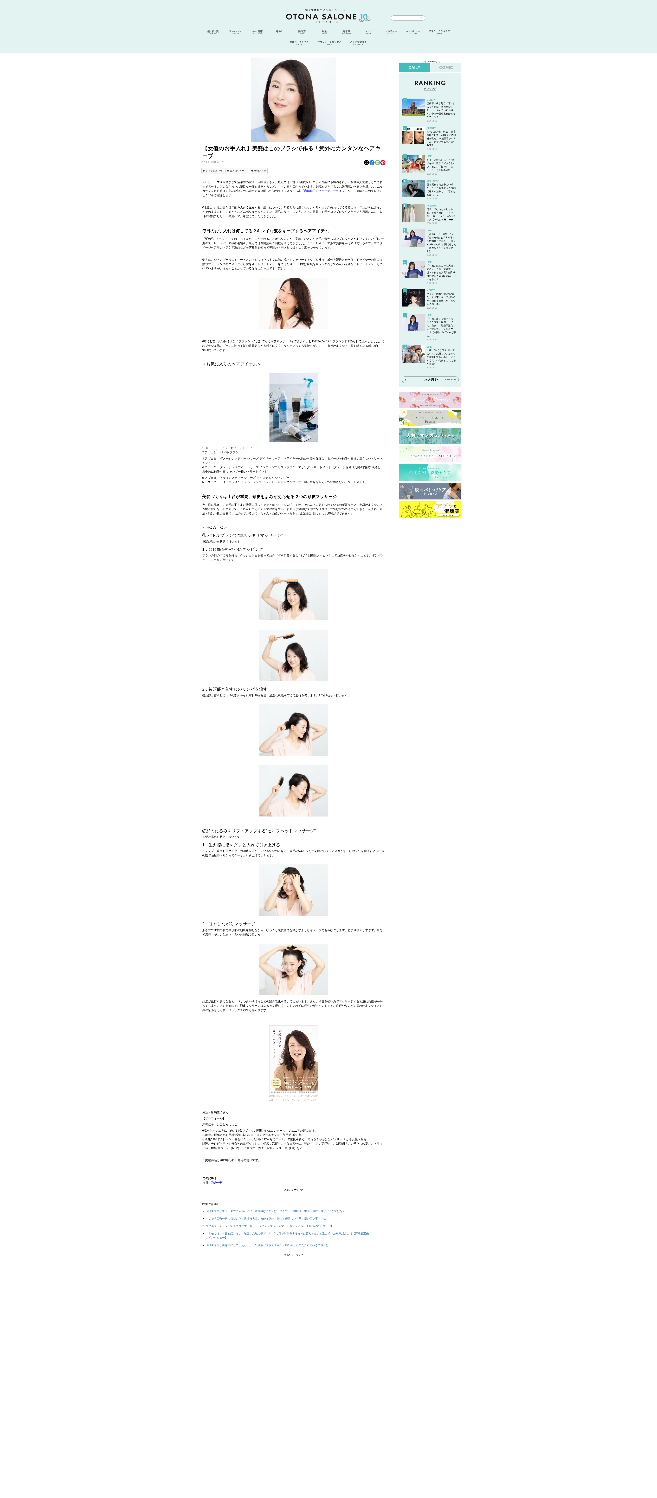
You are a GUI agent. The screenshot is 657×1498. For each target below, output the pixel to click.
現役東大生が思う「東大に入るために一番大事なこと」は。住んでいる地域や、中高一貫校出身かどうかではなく (275, 1211)
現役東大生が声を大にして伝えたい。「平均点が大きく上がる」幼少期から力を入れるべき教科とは (267, 1245)
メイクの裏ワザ (214, 170)
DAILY (414, 67)
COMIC (446, 67)
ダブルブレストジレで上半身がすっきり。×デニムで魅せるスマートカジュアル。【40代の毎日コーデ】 (269, 1226)
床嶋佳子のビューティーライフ (324, 191)
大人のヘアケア (238, 170)
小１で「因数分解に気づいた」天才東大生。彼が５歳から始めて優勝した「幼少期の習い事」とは (266, 1218)
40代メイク (260, 170)
